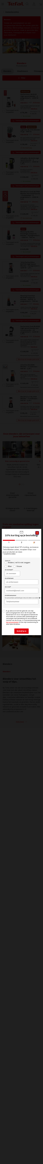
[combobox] (12, 573)
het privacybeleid (12, 622)
